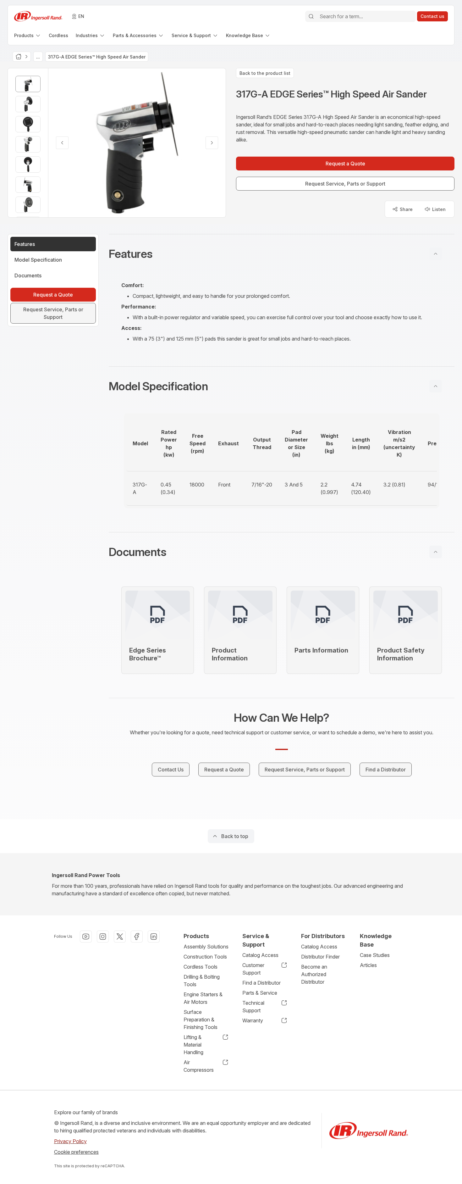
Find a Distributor (261, 983)
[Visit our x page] (120, 936)
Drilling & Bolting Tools (202, 980)
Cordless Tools (200, 967)
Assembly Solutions (206, 946)
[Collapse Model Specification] (435, 386)
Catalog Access (260, 955)
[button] (281, 253)
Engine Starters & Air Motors (203, 998)
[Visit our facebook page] (137, 936)
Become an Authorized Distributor (314, 974)
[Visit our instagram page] (103, 936)
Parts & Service (259, 993)
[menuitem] (27, 35)
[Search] (311, 16)
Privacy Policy (70, 1141)
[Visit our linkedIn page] (154, 936)
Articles (368, 965)
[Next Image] (212, 142)
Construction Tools (205, 956)
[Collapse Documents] (435, 552)
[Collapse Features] (435, 253)
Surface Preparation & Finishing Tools (200, 1019)
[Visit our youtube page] (86, 936)
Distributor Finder (320, 956)
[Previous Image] (62, 142)
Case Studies (375, 955)
